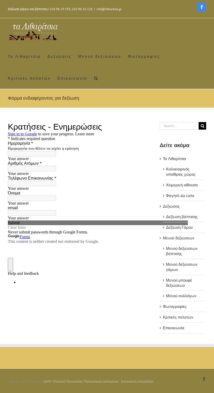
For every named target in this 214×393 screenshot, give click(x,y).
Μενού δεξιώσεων (178, 238)
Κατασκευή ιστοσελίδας (137, 381)
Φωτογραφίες (175, 306)
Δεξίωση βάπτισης (182, 216)
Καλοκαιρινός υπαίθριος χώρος (180, 172)
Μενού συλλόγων (181, 295)
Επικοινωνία (173, 327)
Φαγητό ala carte (180, 195)
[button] (96, 78)
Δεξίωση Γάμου (179, 227)
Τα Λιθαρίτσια (174, 158)
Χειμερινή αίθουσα (182, 184)
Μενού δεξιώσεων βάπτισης (182, 251)
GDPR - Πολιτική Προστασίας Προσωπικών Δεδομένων (81, 381)
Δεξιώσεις (171, 206)
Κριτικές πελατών (178, 317)
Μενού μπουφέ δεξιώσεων (179, 283)
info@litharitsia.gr (109, 9)
